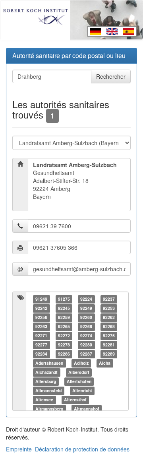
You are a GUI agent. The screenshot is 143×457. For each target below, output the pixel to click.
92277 (41, 345)
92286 (64, 354)
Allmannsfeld (48, 390)
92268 (109, 326)
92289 (109, 354)
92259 (64, 317)
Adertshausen (49, 363)
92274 (86, 335)
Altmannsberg (49, 409)
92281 (109, 345)
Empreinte (19, 449)
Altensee (44, 400)
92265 (64, 326)
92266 (86, 326)
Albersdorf (78, 372)
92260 (86, 317)
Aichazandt (46, 372)
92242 (41, 308)
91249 (41, 299)
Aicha (104, 363)
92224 (86, 299)
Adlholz (81, 363)
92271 (41, 335)
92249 (86, 308)
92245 (64, 308)
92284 (41, 354)
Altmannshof (86, 409)
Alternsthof (75, 400)
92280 (86, 345)
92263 (41, 326)
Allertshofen (79, 381)
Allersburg (45, 381)
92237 (109, 299)
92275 (109, 335)
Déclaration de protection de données (82, 449)
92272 (64, 335)
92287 (86, 354)
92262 (109, 317)
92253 (109, 308)
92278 (64, 345)
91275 (64, 299)
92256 (41, 317)
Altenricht (82, 390)
